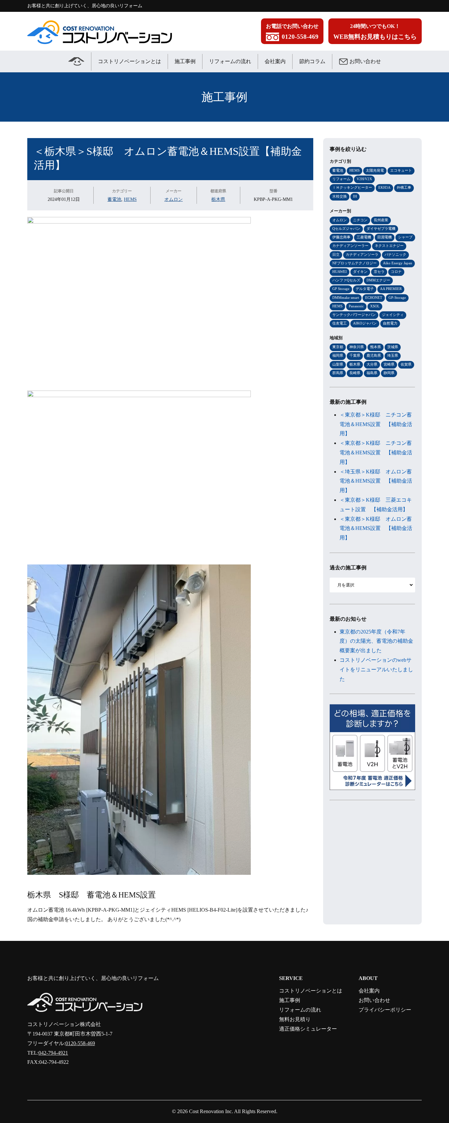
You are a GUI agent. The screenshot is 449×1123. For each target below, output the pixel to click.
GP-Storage (397, 297)
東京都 (337, 347)
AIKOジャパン (365, 323)
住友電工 (339, 323)
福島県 (371, 373)
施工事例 (185, 61)
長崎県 (354, 373)
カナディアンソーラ (362, 254)
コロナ (396, 272)
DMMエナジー (378, 280)
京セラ (379, 272)
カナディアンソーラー (350, 246)
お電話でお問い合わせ (292, 31)
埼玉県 (392, 355)
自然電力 (390, 323)
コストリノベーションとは (129, 61)
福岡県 (337, 355)
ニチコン (360, 220)
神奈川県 (356, 347)
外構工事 (404, 187)
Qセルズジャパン (346, 228)
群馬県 (337, 373)
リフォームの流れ (230, 61)
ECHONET (373, 297)
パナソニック (395, 254)
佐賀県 (406, 364)
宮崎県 (389, 364)
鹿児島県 (373, 355)
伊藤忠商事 (341, 237)
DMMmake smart (345, 297)
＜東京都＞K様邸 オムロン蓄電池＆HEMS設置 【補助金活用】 (376, 528)
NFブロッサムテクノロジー (354, 263)
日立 (336, 254)
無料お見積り (295, 1019)
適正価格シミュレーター (308, 1029)
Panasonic (356, 306)
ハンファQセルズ (346, 280)
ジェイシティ (393, 315)
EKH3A (384, 187)
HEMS (130, 199)
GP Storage (340, 289)
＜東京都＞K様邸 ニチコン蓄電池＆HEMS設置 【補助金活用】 (376, 424)
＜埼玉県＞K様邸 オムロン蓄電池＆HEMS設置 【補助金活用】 (376, 481)
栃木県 (218, 199)
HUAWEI (339, 272)
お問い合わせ (365, 61)
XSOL (375, 306)
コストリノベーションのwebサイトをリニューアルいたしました (376, 669)
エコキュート (401, 170)
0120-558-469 (80, 1043)
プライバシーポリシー (385, 1010)
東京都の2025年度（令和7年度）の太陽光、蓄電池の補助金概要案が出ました (376, 641)
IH (355, 196)
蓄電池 (114, 199)
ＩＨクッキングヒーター (352, 187)
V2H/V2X (364, 179)
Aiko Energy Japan (397, 263)
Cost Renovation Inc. (211, 1111)
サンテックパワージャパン (354, 315)
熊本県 (375, 347)
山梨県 (337, 364)
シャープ (405, 237)
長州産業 (381, 220)
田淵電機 (384, 237)
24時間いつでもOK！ (375, 31)
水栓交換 (339, 196)
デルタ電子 (365, 289)
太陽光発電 (375, 170)
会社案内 (275, 61)
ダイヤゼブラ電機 (380, 228)
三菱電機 (364, 237)
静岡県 (389, 373)
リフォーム (341, 179)
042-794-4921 (53, 1053)
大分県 (371, 364)
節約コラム (312, 61)
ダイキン (360, 272)
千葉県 (354, 355)
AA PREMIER (391, 289)
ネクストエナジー (389, 246)
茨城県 (392, 347)
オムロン (173, 199)
